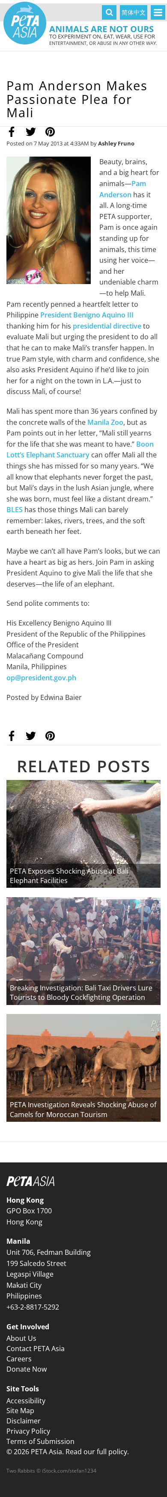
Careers (19, 1359)
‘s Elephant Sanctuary (54, 454)
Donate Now (26, 1369)
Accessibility (25, 1400)
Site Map (20, 1410)
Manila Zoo (105, 422)
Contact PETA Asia (35, 1348)
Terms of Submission (40, 1441)
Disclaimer (23, 1421)
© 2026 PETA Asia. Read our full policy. (67, 1451)
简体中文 (134, 12)
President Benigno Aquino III (87, 315)
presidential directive (107, 326)
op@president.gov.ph (41, 677)
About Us (21, 1338)
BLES (14, 509)
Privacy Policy (28, 1431)
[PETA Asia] (24, 23)
